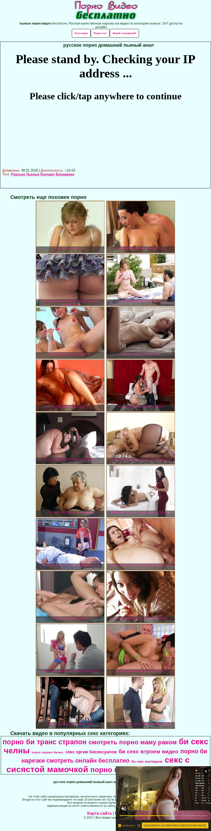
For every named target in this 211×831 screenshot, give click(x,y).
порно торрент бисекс (47, 752)
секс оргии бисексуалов (91, 751)
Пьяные (32, 174)
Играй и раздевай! (124, 33)
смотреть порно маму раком (133, 742)
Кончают (47, 174)
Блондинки (65, 174)
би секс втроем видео (148, 751)
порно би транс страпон (44, 742)
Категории (81, 33)
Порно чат (100, 33)
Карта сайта (99, 813)
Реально (18, 174)
